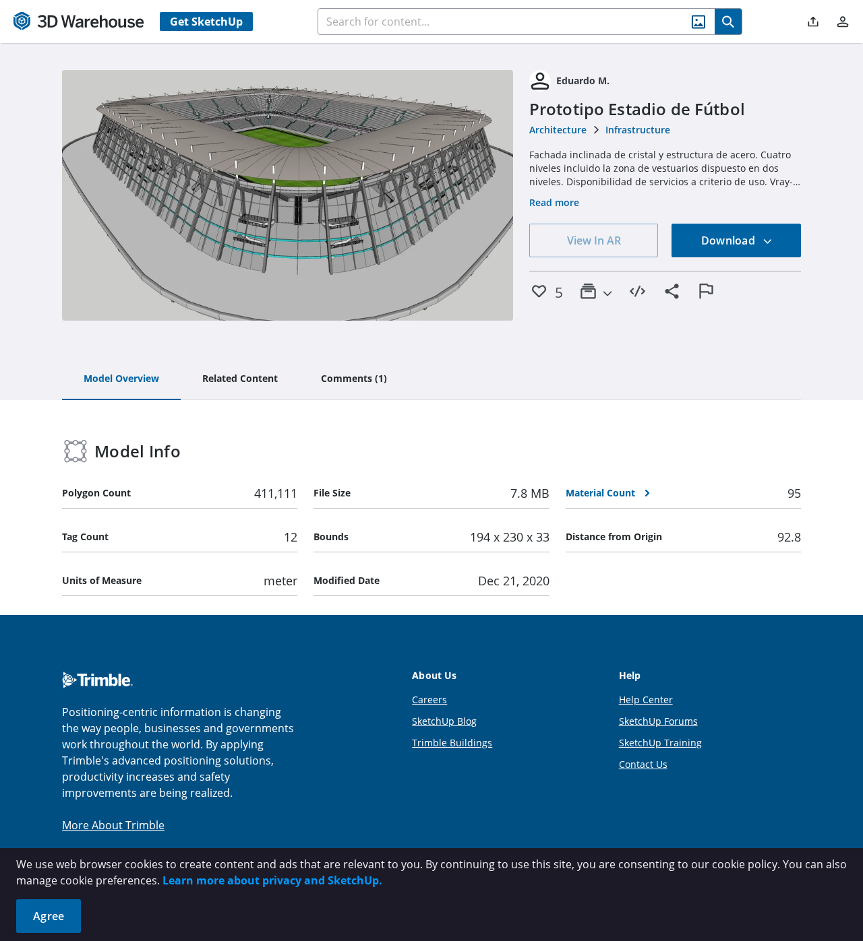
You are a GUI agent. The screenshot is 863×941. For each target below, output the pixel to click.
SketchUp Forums (658, 721)
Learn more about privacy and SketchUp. (272, 880)
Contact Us (643, 764)
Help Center (646, 699)
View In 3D (288, 195)
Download (729, 240)
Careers (429, 699)
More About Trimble (113, 825)
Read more (554, 202)
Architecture (558, 129)
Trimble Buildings (452, 742)
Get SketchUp (206, 21)
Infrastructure (637, 129)
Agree (48, 916)
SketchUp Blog (444, 721)
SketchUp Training (660, 742)
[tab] (121, 379)
